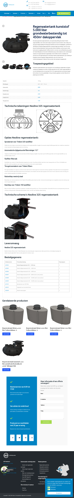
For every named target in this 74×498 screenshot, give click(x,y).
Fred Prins (24, 490)
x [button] (71, 479)
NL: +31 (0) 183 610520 (34, 4)
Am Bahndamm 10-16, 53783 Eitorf (9, 473)
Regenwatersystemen (44, 465)
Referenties (31, 13)
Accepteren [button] (59, 493)
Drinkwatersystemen (44, 471)
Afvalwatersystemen (44, 469)
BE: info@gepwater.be (50, 2)
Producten (23, 13)
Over (43, 13)
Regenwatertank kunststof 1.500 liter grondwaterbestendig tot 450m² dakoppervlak (13, 364)
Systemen (15, 13)
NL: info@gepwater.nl (50, 4)
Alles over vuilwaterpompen (28, 473)
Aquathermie (42, 473)
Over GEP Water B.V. (26, 477)
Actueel (38, 13)
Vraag (42, 410)
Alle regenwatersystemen (27, 475)
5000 (39, 87)
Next (29, 67)
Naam (42, 393)
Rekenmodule (65, 13)
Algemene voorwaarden (26, 495)
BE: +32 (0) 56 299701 (34, 2)
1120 (39, 100)
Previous (2, 67)
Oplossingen (6, 13)
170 (38, 90)
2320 (39, 94)
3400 (39, 97)
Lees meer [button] (59, 485)
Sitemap (24, 488)
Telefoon (43, 405)
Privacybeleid (18, 495)
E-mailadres (43, 399)
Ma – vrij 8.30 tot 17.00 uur (35, 6)
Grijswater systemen (44, 467)
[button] (48, 487)
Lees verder (6, 333)
